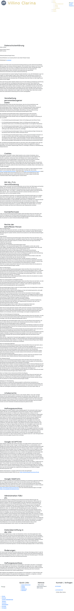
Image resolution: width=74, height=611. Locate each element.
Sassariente (57, 8)
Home (3, 596)
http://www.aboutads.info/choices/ (8, 171)
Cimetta (56, 6)
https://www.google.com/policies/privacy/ (9, 489)
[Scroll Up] (0, 610)
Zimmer (54, 2)
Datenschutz (24, 589)
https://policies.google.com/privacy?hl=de (29, 472)
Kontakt (54, 9)
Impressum (23, 590)
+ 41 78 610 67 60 (59, 589)
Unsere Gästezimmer (59, 3)
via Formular (58, 586)
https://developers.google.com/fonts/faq (9, 487)
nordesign (9, 60)
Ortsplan (54, 11)
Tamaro (56, 5)
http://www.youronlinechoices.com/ (32, 171)
